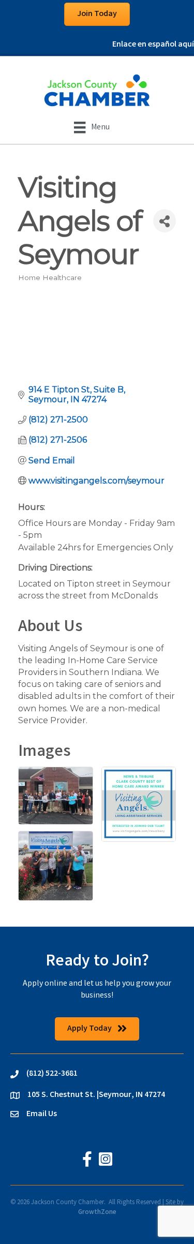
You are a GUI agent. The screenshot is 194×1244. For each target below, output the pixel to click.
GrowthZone (97, 1213)
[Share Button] (164, 220)
